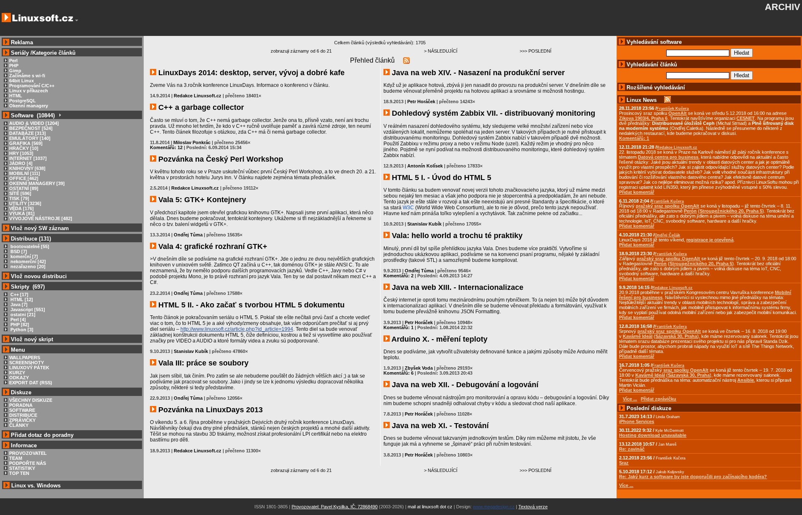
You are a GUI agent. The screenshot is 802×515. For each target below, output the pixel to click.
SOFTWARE (22, 410)
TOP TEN (19, 473)
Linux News (642, 100)
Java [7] (18, 304)
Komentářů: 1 (398, 327)
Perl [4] (17, 319)
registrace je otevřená (709, 239)
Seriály (20, 53)
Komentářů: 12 (166, 147)
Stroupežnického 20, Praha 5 (731, 210)
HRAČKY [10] (23, 148)
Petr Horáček (421, 101)
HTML (15, 95)
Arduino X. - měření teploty (438, 339)
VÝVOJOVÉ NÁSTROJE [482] (40, 218)
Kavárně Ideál (637, 336)
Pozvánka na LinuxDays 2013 (209, 410)
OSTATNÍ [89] (23, 188)
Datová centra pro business (668, 157)
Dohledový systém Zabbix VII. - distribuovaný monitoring (492, 113)
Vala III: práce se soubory (202, 363)
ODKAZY (19, 377)
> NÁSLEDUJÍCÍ (440, 50)
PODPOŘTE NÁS (27, 463)
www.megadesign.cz (494, 506)
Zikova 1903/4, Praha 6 (643, 118)
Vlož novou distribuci (39, 276)
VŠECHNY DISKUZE (30, 400)
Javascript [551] (27, 309)
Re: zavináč (632, 449)
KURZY (17, 372)
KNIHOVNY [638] (27, 168)
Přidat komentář (636, 192)
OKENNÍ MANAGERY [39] (37, 183)
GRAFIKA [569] (26, 143)
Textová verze (533, 506)
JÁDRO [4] (21, 163)
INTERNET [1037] (28, 158)
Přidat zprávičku (658, 398)
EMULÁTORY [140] (30, 138)
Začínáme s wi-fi (27, 75)
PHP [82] (19, 324)
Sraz (624, 462)
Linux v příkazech (28, 90)
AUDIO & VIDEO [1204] (34, 123)
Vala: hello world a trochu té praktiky (456, 235)
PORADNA (21, 405)
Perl (13, 60)
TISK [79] (19, 198)
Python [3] (21, 329)
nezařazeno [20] (27, 266)
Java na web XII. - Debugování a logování (464, 385)
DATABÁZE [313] (27, 133)
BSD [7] (18, 251)
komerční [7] (23, 256)
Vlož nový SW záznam (40, 228)
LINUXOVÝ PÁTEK (29, 367)
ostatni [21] (22, 314)
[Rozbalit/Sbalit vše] (59, 115)
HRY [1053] (21, 153)
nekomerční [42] (27, 261)
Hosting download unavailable (652, 435)
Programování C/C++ (31, 85)
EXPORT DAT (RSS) (30, 382)
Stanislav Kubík (191, 351)
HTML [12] (21, 299)
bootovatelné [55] (29, 246)
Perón (690, 210)
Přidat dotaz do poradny (41, 435)
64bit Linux (21, 80)
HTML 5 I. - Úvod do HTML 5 (440, 177)
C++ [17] (18, 294)
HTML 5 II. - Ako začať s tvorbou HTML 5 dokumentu (250, 305)
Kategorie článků (54, 53)
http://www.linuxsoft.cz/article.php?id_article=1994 (236, 329)
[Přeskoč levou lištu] (77, 20)
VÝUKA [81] (22, 213)
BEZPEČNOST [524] (31, 128)
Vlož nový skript (32, 339)
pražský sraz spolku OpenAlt (667, 205)
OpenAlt (677, 113)
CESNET (745, 118)
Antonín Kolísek (425, 165)
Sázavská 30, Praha (676, 336)
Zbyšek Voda (419, 367)
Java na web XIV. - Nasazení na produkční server (477, 72)
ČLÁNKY (18, 425)
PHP (13, 65)
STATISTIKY (22, 468)
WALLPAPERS (24, 357)
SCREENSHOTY (26, 362)
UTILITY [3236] (25, 203)
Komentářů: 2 (398, 275)
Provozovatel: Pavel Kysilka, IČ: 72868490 (335, 506)
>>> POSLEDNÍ (535, 50)
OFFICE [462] (23, 178)
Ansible (745, 380)
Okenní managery (28, 105)
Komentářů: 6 (398, 372)
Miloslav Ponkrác (192, 142)
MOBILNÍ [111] (24, 173)
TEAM (15, 458)
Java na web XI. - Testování (439, 425)
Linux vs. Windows (36, 485)
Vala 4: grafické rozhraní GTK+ (211, 246)
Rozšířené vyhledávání (656, 87)
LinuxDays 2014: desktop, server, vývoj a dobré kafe (250, 72)
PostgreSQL (22, 100)
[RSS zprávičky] (667, 100)
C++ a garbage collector (200, 107)
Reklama (22, 42)
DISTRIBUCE (23, 415)
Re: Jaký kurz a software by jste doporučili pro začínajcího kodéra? (693, 476)
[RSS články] (406, 60)
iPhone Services (636, 421)
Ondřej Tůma (188, 234)
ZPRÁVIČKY (22, 420)
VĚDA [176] (21, 208)
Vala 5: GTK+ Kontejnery (201, 199)
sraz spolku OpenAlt (685, 370)
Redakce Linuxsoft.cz (197, 95)
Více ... (626, 485)
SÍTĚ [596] (20, 193)
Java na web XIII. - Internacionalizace (456, 287)
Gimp (15, 70)
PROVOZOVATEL (28, 453)
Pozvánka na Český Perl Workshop (219, 159)
